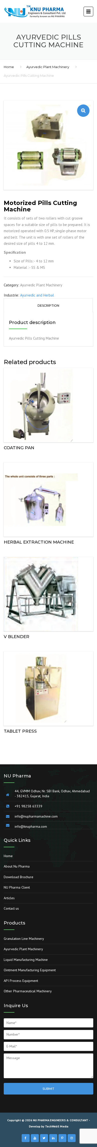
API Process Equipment (21, 980)
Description (48, 305)
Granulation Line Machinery (24, 938)
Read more (48, 404)
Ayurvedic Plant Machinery (47, 67)
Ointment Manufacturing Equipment (30, 970)
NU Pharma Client (17, 887)
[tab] (48, 305)
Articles (9, 898)
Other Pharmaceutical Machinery (28, 991)
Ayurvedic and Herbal (37, 295)
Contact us (11, 908)
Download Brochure (18, 877)
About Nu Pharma (17, 866)
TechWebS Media (56, 1126)
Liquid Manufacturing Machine (26, 959)
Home (9, 67)
